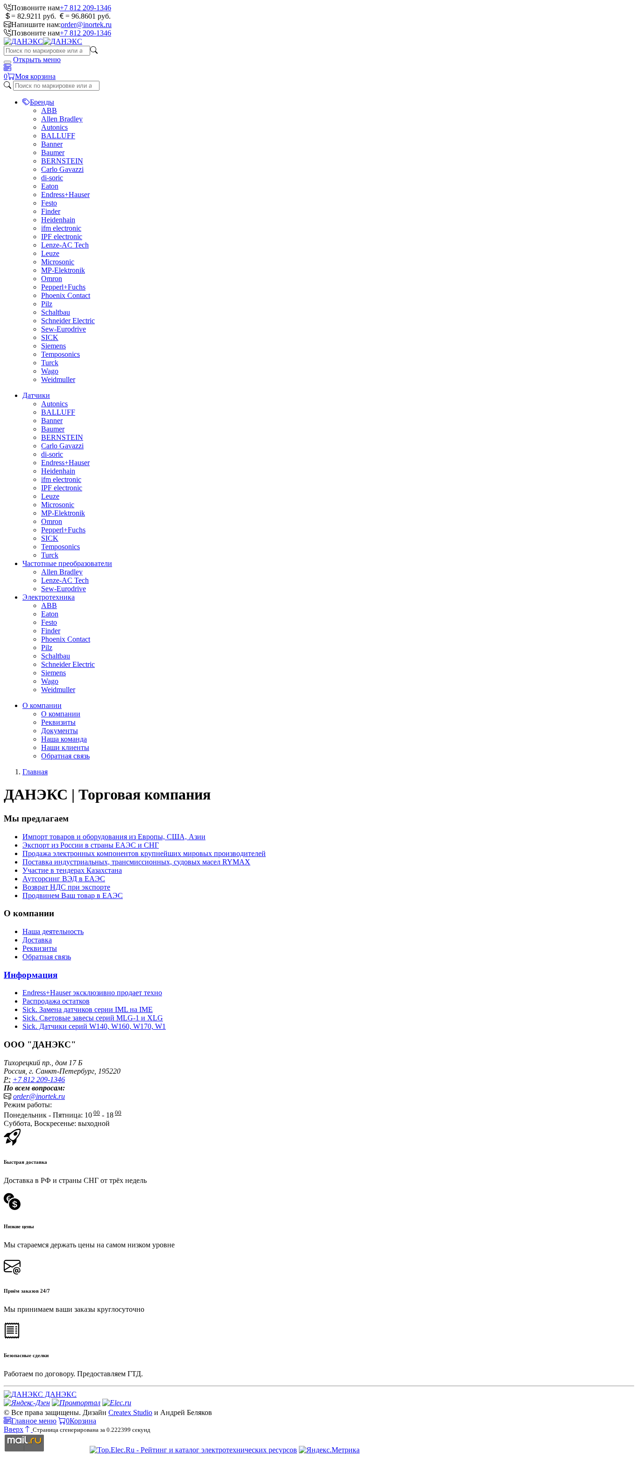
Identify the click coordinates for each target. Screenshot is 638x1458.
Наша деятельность (53, 931)
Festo (49, 203)
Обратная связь (65, 756)
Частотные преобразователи (67, 563)
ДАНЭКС (60, 1394)
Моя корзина (35, 76)
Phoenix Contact (65, 295)
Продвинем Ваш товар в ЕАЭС (72, 895)
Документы (59, 731)
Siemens (53, 346)
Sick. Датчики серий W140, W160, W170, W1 (94, 1026)
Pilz (46, 304)
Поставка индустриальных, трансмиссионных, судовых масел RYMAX (136, 862)
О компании (42, 705)
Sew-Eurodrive (63, 329)
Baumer (52, 152)
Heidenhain (58, 220)
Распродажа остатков (56, 1001)
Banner (52, 144)
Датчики (36, 395)
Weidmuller (58, 379)
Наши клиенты (65, 747)
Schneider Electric (68, 321)
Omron (51, 279)
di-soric (52, 178)
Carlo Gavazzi (62, 169)
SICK (49, 337)
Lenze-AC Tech (65, 245)
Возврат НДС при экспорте (66, 887)
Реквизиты (58, 722)
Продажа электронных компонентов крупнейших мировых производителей (144, 853)
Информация (30, 975)
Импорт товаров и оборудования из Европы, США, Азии (114, 837)
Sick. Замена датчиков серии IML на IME (87, 1009)
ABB (49, 110)
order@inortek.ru (86, 24)
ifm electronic (61, 228)
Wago (49, 371)
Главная (35, 772)
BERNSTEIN (62, 161)
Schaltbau (55, 312)
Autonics (54, 127)
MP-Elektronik (63, 270)
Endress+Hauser (65, 194)
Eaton (49, 186)
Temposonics (60, 354)
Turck (49, 363)
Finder (50, 211)
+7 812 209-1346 (85, 8)
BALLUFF (58, 136)
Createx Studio (130, 1412)
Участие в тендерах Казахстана (72, 870)
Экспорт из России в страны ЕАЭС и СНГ (90, 845)
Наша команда (64, 739)
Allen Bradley (62, 119)
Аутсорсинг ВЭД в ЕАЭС (63, 879)
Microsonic (57, 262)
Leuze (50, 253)
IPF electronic (61, 237)
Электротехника (48, 597)
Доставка (37, 940)
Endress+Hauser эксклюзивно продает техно (92, 993)
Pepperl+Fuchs (63, 287)
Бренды (42, 102)
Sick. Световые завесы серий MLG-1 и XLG (92, 1018)
